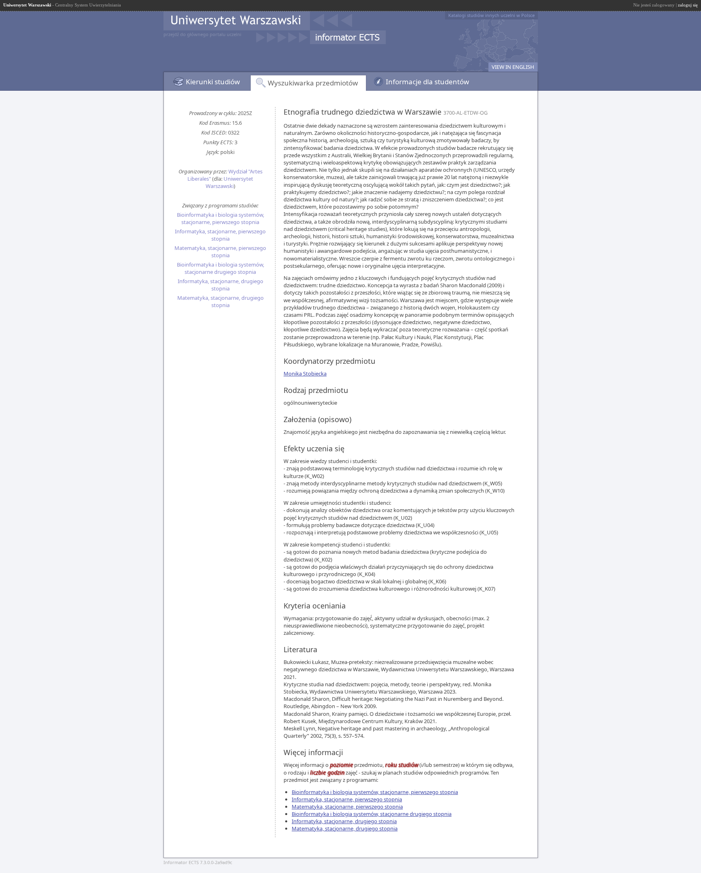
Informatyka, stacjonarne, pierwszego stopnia (220, 235)
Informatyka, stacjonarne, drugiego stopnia (220, 284)
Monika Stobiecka (305, 373)
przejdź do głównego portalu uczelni (202, 34)
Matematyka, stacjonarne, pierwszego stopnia (220, 251)
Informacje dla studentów (427, 81)
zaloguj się (688, 4)
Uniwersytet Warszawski (230, 182)
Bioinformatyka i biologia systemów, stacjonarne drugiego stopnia (220, 268)
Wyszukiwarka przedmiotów (313, 83)
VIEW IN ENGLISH (513, 66)
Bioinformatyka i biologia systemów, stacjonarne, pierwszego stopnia (220, 218)
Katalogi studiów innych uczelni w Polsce (491, 15)
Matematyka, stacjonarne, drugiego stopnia (220, 301)
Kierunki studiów (213, 81)
